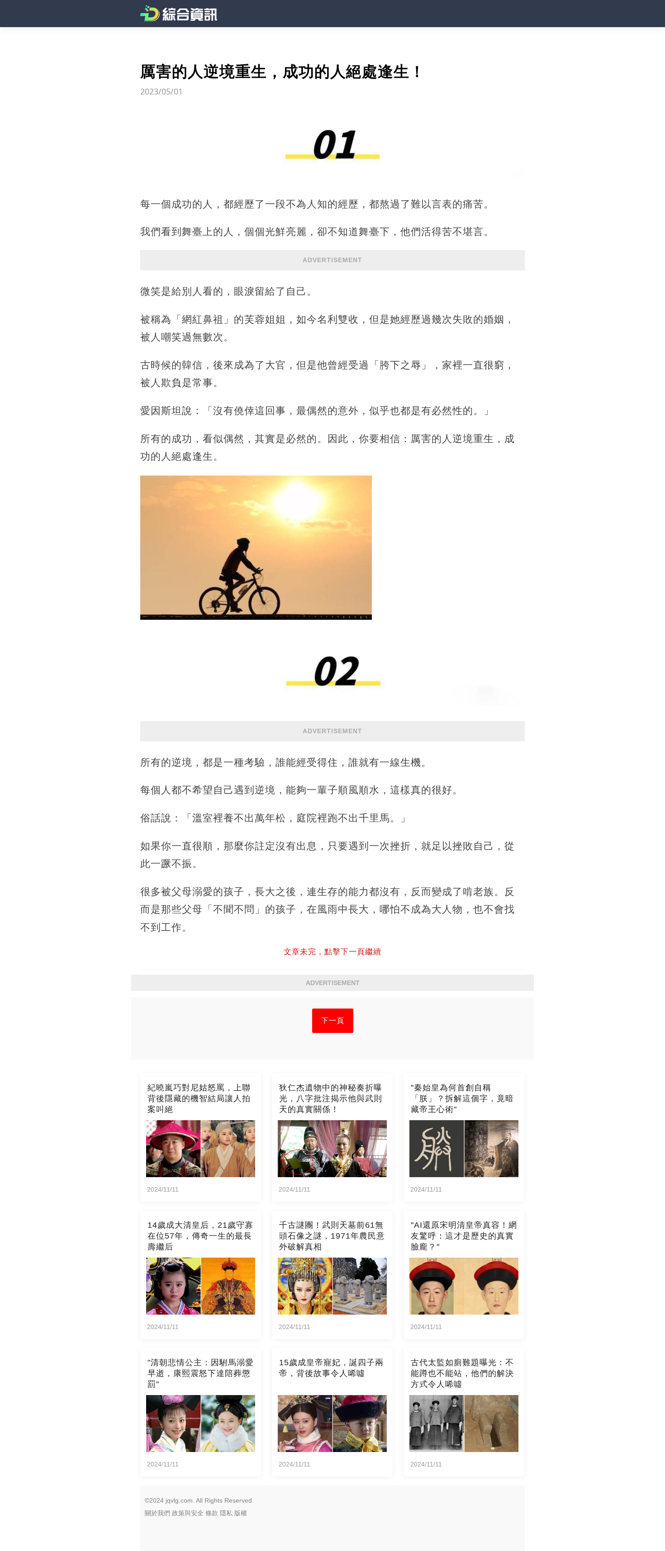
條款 (211, 1513)
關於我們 (157, 1513)
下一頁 (332, 1020)
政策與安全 (188, 1513)
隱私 (226, 1513)
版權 (240, 1513)
